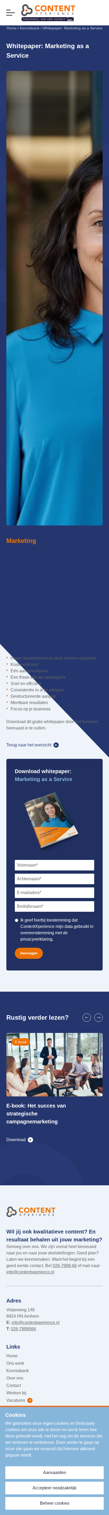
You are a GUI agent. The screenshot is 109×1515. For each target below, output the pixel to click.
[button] (87, 1017)
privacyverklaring (36, 939)
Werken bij (16, 1393)
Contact (13, 1385)
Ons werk (15, 1363)
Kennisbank (29, 28)
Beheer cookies (54, 1503)
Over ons (14, 1378)
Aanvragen (29, 953)
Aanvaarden (54, 1472)
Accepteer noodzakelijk (54, 1488)
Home (12, 28)
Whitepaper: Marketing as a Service (72, 28)
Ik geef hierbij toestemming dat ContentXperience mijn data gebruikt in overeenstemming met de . (56, 929)
